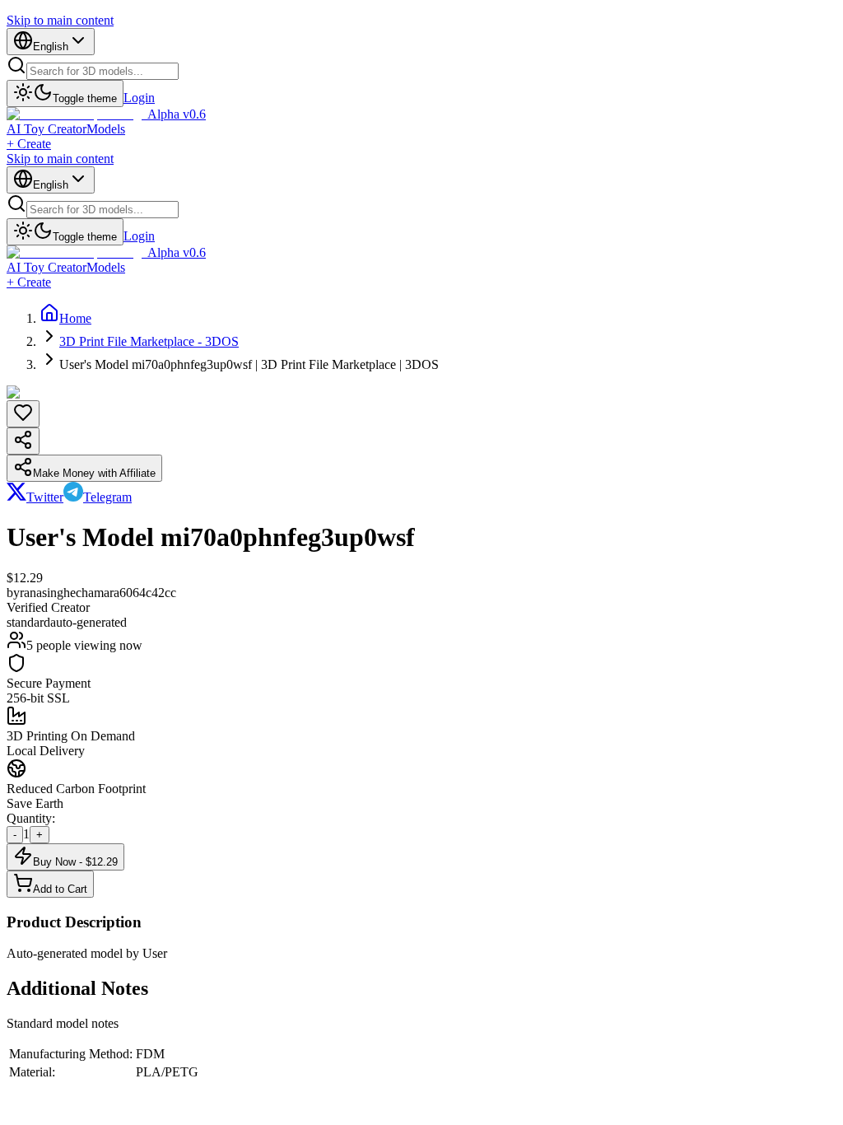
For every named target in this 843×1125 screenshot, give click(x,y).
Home (75, 318)
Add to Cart (60, 889)
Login (139, 98)
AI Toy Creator (46, 129)
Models (105, 129)
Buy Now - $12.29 (75, 862)
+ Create (29, 144)
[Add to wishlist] (23, 413)
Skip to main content (60, 20)
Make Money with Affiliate (94, 473)
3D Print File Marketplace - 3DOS (149, 341)
